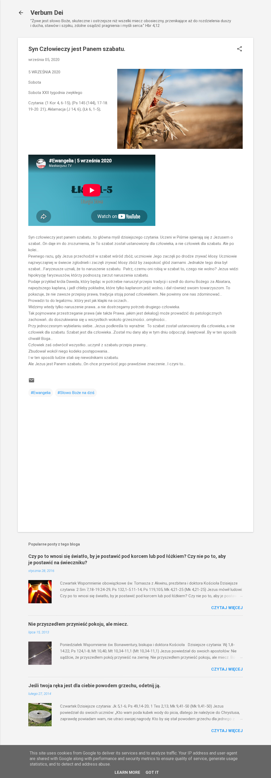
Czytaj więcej (227, 607)
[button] (239, 49)
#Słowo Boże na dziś (75, 392)
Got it (152, 772)
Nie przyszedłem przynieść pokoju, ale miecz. (78, 624)
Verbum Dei (46, 12)
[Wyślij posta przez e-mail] (31, 382)
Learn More (127, 772)
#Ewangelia (41, 392)
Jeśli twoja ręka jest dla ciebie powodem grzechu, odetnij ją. (94, 685)
